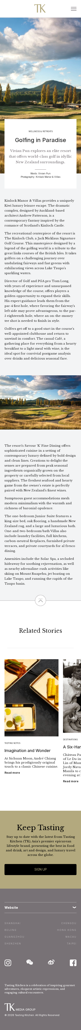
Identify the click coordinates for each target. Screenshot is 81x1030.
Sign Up (40, 869)
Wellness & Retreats (41, 131)
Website (11, 907)
